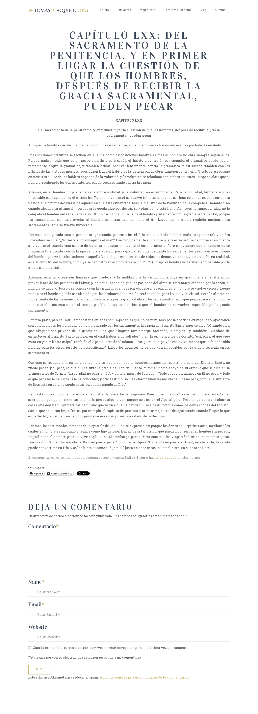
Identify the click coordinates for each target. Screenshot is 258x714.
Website (37, 626)
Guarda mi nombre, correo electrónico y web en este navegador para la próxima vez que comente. (111, 647)
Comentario (43, 526)
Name (36, 581)
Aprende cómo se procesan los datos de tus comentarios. (145, 677)
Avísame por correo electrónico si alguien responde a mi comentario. (86, 657)
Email (36, 604)
